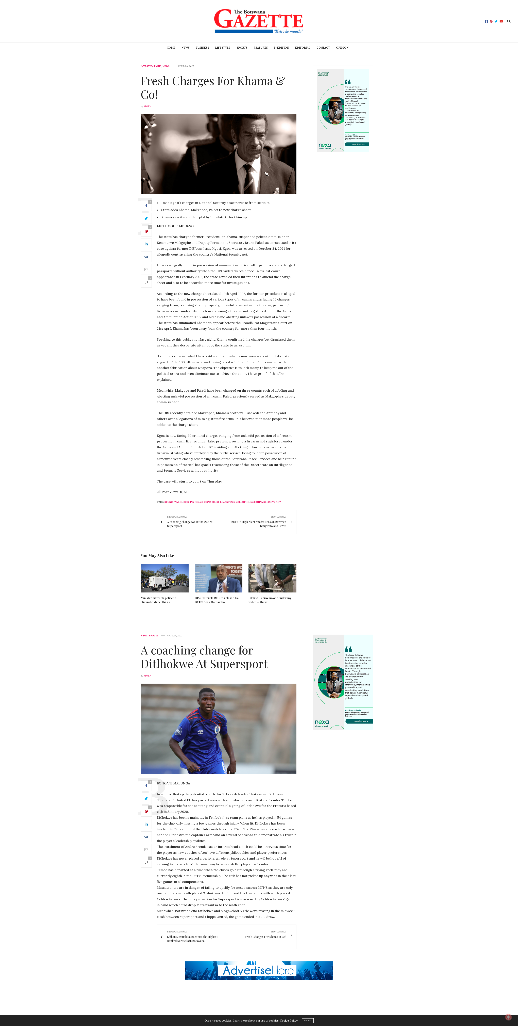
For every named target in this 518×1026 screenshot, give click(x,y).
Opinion (342, 47)
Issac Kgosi (211, 502)
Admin (147, 106)
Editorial (302, 47)
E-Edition (281, 47)
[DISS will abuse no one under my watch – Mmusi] (272, 578)
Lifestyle (222, 47)
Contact (323, 47)
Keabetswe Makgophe (234, 502)
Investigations (151, 66)
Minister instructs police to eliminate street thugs (158, 600)
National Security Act (265, 502)
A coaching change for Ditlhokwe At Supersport (204, 656)
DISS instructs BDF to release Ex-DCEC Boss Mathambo (217, 600)
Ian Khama (196, 502)
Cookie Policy (289, 1020)
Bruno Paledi (173, 502)
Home (171, 47)
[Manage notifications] (508, 1017)
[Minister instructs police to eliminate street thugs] (165, 578)
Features (261, 47)
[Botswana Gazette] (259, 21)
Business (202, 47)
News (186, 47)
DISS (186, 502)
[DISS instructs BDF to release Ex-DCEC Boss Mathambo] (219, 578)
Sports (242, 47)
